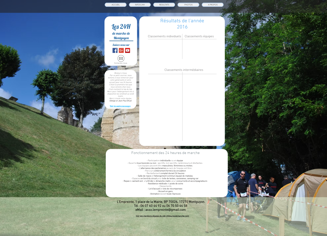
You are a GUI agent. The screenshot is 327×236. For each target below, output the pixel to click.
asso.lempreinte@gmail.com (165, 210)
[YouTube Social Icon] (127, 50)
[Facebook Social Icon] (115, 50)
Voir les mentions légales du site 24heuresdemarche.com (162, 216)
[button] (140, 5)
